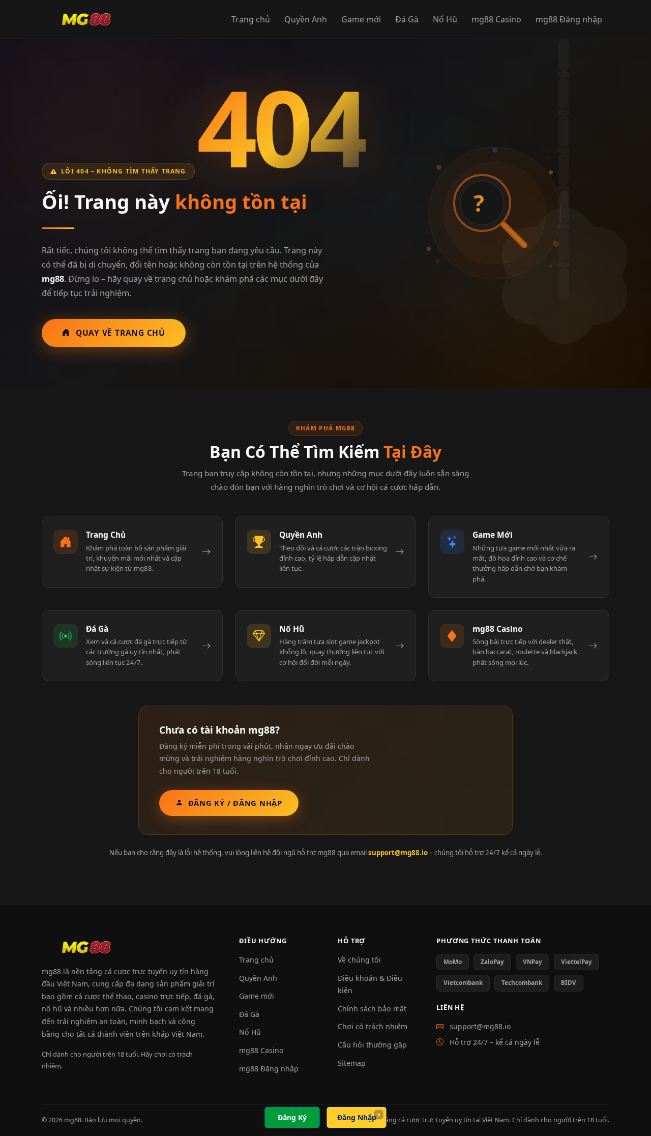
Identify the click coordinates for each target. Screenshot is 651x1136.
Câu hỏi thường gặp (372, 1045)
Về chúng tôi (359, 960)
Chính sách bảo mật (372, 1008)
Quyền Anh (305, 19)
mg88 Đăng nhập (569, 19)
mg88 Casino (496, 19)
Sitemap (352, 1063)
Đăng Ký (292, 1117)
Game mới (361, 19)
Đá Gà (407, 19)
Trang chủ (250, 19)
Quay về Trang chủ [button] (120, 332)
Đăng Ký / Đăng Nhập (235, 803)
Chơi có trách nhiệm (372, 1026)
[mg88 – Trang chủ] (86, 19)
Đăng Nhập (356, 1117)
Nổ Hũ (445, 19)
